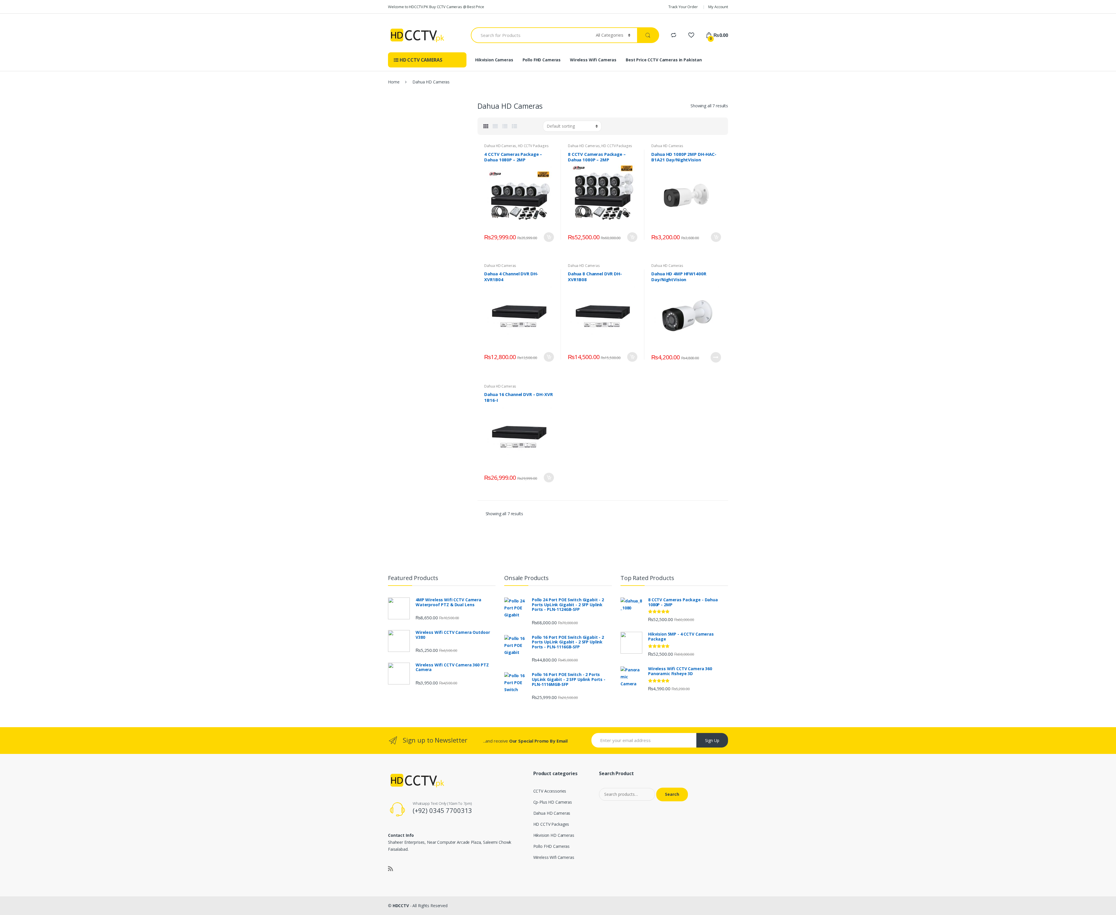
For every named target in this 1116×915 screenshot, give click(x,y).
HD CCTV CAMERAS (420, 60)
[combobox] (530, 35)
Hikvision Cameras (494, 60)
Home (393, 82)
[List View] (504, 126)
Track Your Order (683, 6)
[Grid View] (486, 126)
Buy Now (548, 237)
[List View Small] (514, 126)
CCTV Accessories (549, 791)
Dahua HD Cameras (500, 145)
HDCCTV (401, 905)
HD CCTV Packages (533, 145)
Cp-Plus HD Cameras (552, 802)
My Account (718, 6)
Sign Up (712, 740)
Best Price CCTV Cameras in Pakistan (664, 60)
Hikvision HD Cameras (553, 835)
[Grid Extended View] (495, 126)
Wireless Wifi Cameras (593, 60)
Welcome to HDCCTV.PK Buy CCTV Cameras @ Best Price (436, 6)
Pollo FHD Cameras (542, 60)
